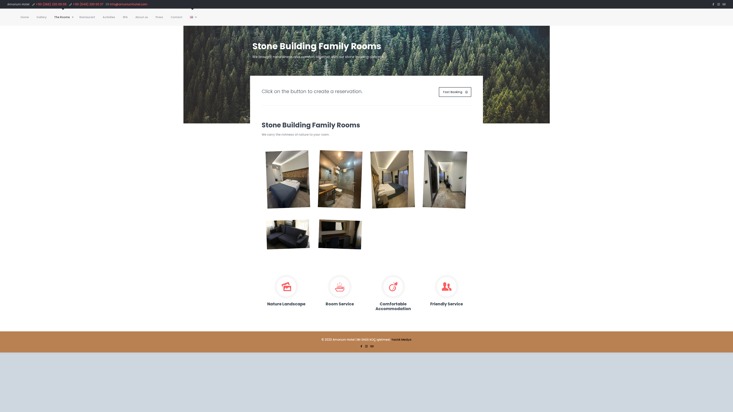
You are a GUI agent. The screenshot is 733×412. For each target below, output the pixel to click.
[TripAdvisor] (724, 4)
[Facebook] (713, 4)
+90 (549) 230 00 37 (88, 4)
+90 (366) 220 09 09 (51, 4)
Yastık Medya (401, 340)
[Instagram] (719, 4)
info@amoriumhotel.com (128, 4)
